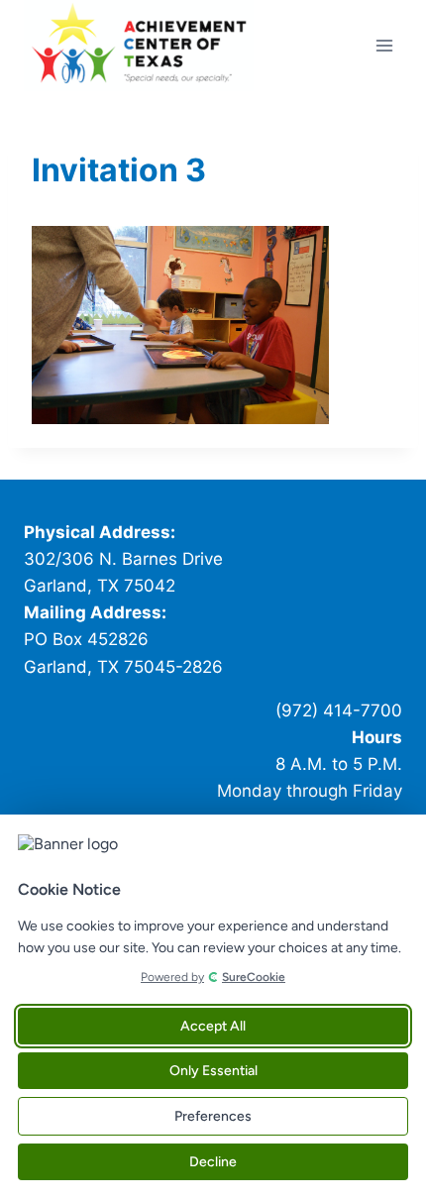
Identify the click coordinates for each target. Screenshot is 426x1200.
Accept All (213, 1026)
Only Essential (213, 1070)
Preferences (213, 1116)
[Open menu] (384, 45)
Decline (213, 1161)
